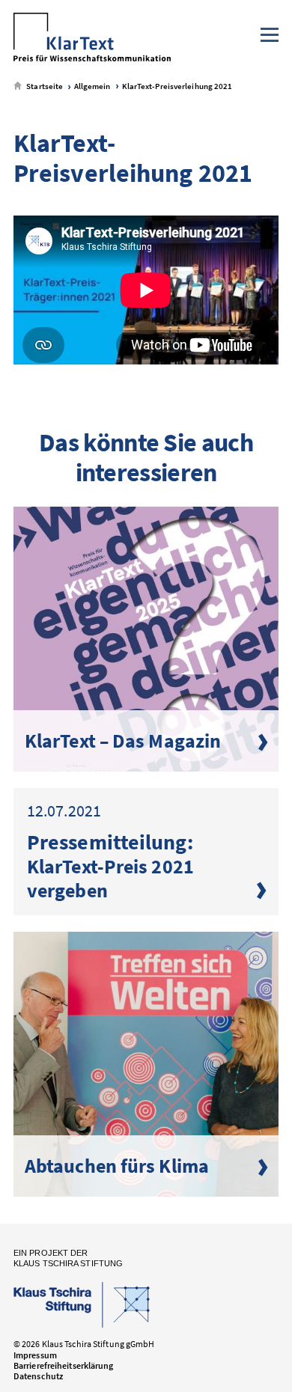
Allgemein (91, 86)
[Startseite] (92, 38)
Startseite (44, 86)
